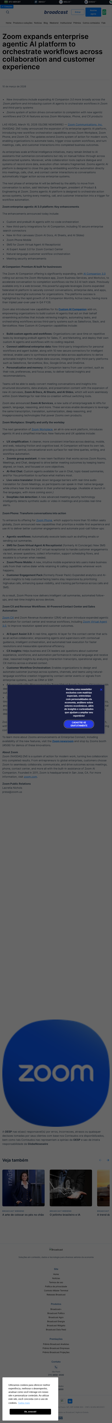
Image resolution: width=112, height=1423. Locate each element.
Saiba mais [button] (24, 1403)
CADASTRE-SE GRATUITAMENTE (79, 724)
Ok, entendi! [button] (30, 1411)
